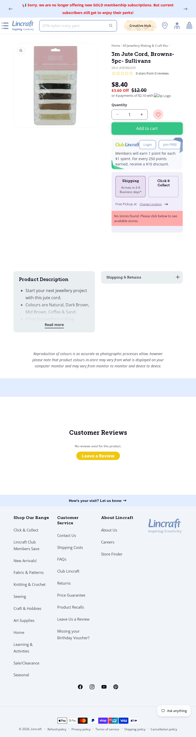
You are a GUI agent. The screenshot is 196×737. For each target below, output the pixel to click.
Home (116, 45)
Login (147, 144)
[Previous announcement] (11, 9)
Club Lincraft (68, 571)
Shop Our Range (31, 518)
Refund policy (56, 729)
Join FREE (170, 144)
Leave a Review (98, 456)
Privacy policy (81, 729)
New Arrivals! (25, 560)
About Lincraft (117, 518)
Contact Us (66, 535)
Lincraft (36, 729)
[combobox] (78, 25)
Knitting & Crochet (29, 584)
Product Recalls (70, 607)
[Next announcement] (185, 9)
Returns (64, 583)
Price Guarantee (71, 595)
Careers (107, 542)
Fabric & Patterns (29, 572)
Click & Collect (26, 530)
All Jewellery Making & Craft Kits (145, 45)
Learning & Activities (23, 648)
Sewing (20, 596)
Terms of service (107, 729)
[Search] (111, 25)
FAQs (61, 559)
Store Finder (111, 554)
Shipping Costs (70, 547)
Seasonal (21, 674)
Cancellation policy (164, 729)
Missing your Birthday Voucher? (73, 634)
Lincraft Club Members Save (26, 545)
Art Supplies (24, 620)
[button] (189, 26)
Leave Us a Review (73, 619)
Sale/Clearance (26, 663)
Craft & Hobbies (27, 608)
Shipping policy (134, 729)
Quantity (119, 104)
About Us (109, 530)
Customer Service (68, 520)
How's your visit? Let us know (95, 501)
